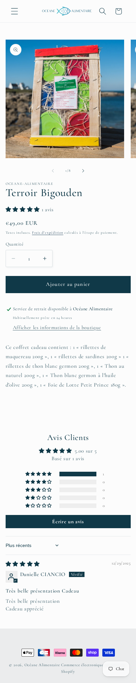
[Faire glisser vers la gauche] (53, 170)
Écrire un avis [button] (68, 521)
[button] (14, 11)
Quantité (15, 244)
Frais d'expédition (47, 232)
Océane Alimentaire (42, 665)
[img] (23, 564)
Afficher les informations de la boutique (57, 327)
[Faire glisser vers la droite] (83, 170)
